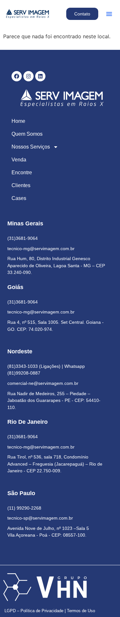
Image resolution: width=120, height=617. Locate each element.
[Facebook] (17, 76)
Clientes (21, 185)
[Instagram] (28, 76)
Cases (19, 198)
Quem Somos (27, 134)
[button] (109, 14)
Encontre (22, 172)
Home (18, 121)
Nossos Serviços (31, 147)
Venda (19, 159)
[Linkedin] (40, 76)
